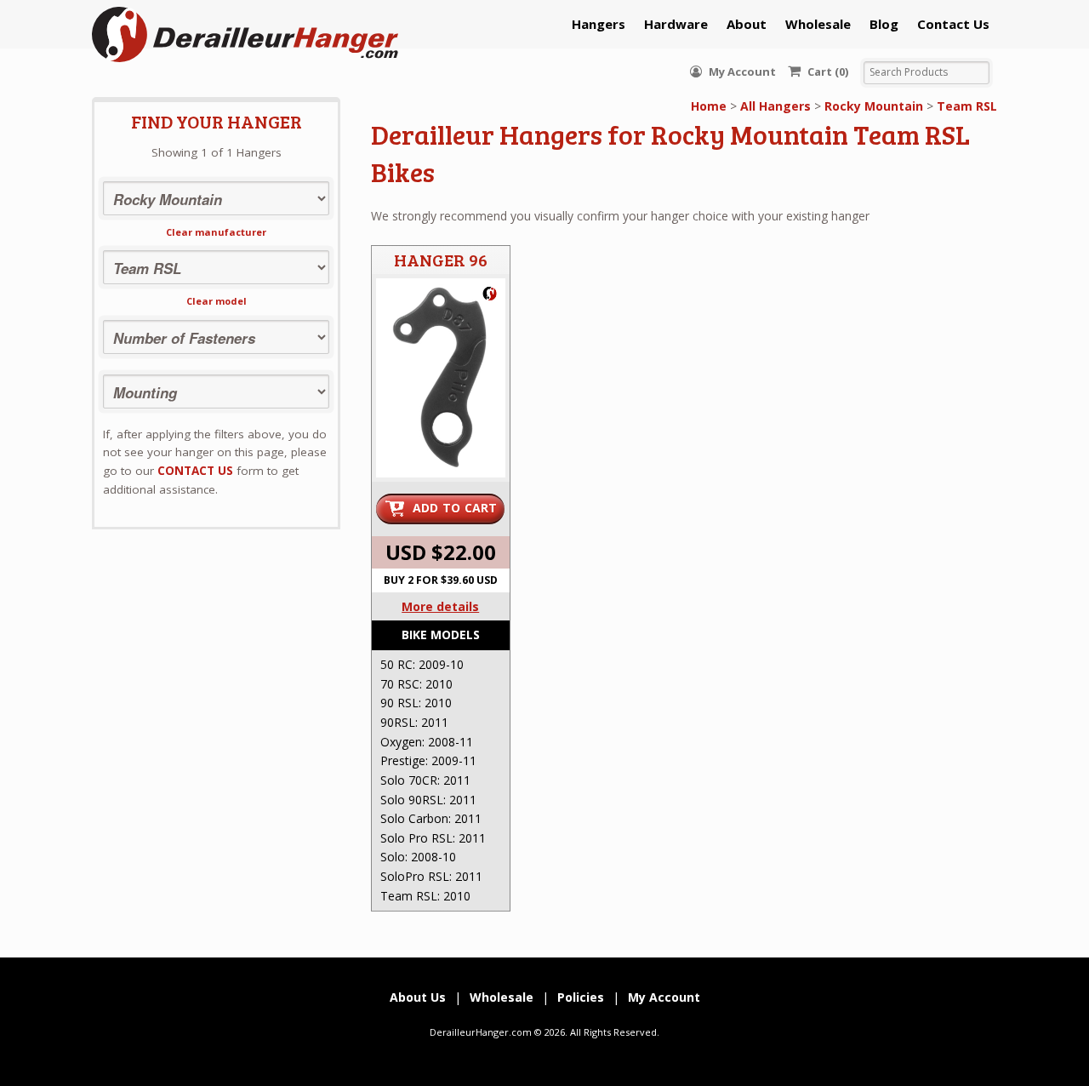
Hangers (598, 23)
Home (709, 106)
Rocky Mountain (873, 106)
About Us (418, 997)
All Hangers (775, 106)
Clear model (216, 300)
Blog (883, 23)
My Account (741, 71)
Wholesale (818, 23)
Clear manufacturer (216, 232)
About (747, 23)
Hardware (676, 23)
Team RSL (967, 106)
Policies (580, 997)
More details (440, 606)
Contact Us (953, 23)
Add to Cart (455, 508)
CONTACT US (195, 470)
